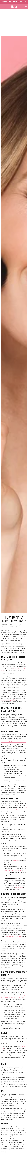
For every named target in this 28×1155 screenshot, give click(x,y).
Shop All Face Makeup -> (7, 26)
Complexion (3, 23)
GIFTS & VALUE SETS (6, 32)
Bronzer (16, 23)
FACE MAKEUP (11, 21)
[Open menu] (1, 6)
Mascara (9, 13)
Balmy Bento (13, 17)
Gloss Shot (3, 19)
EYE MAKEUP (13, 10)
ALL (6, 10)
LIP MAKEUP (4, 17)
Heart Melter (12, 19)
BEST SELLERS (4, 30)
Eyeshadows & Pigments (7, 12)
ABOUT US (17, 32)
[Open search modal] (4, 6)
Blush (11, 23)
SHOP (2, 10)
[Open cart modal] (25, 6)
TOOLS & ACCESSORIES (7, 28)
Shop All (2, 21)
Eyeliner (2, 13)
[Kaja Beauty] (14, 7)
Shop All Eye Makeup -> (7, 15)
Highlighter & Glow (6, 24)
